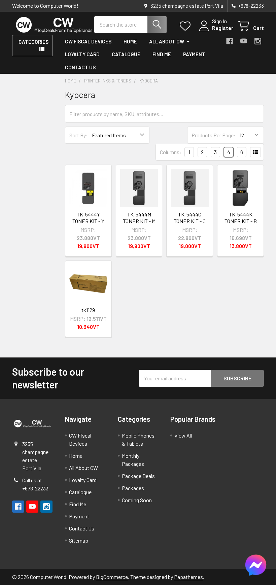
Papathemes (188, 577)
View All (183, 435)
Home (130, 41)
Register (222, 28)
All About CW (166, 41)
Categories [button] (33, 42)
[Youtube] (244, 41)
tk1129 (88, 310)
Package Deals (138, 476)
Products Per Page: (214, 135)
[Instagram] (258, 41)
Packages (133, 488)
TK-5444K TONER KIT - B (241, 217)
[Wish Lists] (187, 26)
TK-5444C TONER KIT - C (190, 217)
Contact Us (80, 67)
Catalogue (126, 54)
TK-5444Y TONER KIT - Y (88, 217)
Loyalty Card (82, 54)
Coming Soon (137, 500)
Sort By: (78, 135)
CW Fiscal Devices (88, 41)
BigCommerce (112, 577)
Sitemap (78, 540)
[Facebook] (229, 41)
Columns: (170, 152)
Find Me (161, 54)
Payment (194, 54)
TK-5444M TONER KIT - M (139, 217)
